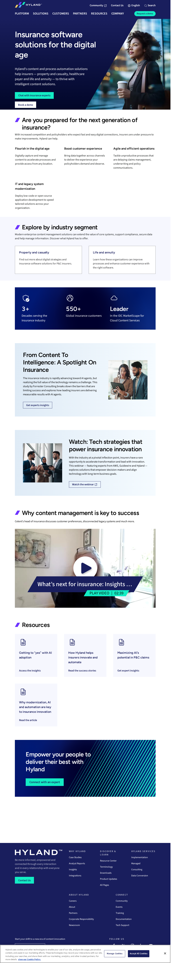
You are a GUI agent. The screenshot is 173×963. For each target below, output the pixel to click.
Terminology (106, 867)
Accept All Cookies (138, 953)
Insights (73, 869)
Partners (73, 913)
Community (122, 901)
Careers (73, 901)
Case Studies (75, 857)
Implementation (139, 857)
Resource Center (108, 861)
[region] (85, 954)
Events (119, 907)
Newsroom (74, 925)
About (72, 907)
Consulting (136, 869)
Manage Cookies (115, 953)
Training (120, 913)
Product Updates (108, 879)
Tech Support (122, 925)
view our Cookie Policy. (29, 959)
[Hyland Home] (28, 5)
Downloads (106, 873)
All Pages (104, 885)
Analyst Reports (77, 863)
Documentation (124, 919)
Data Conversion (139, 875)
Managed (135, 863)
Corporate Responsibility (81, 919)
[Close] (165, 953)
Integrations (75, 875)
